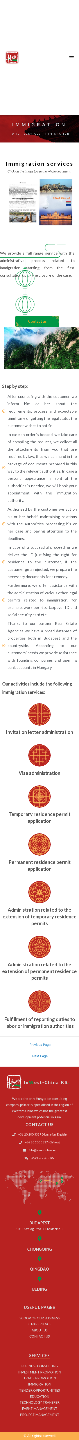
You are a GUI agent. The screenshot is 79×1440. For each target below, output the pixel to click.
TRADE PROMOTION (39, 1378)
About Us (40, 1330)
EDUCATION (39, 1396)
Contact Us (39, 1336)
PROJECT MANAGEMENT (39, 1415)
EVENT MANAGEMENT (39, 1408)
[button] (71, 57)
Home (14, 133)
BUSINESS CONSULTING (39, 1366)
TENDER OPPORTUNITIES (39, 1390)
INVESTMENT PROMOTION (39, 1372)
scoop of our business (40, 1318)
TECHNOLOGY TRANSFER (39, 1402)
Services (32, 133)
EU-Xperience (39, 1324)
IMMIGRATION (39, 1384)
